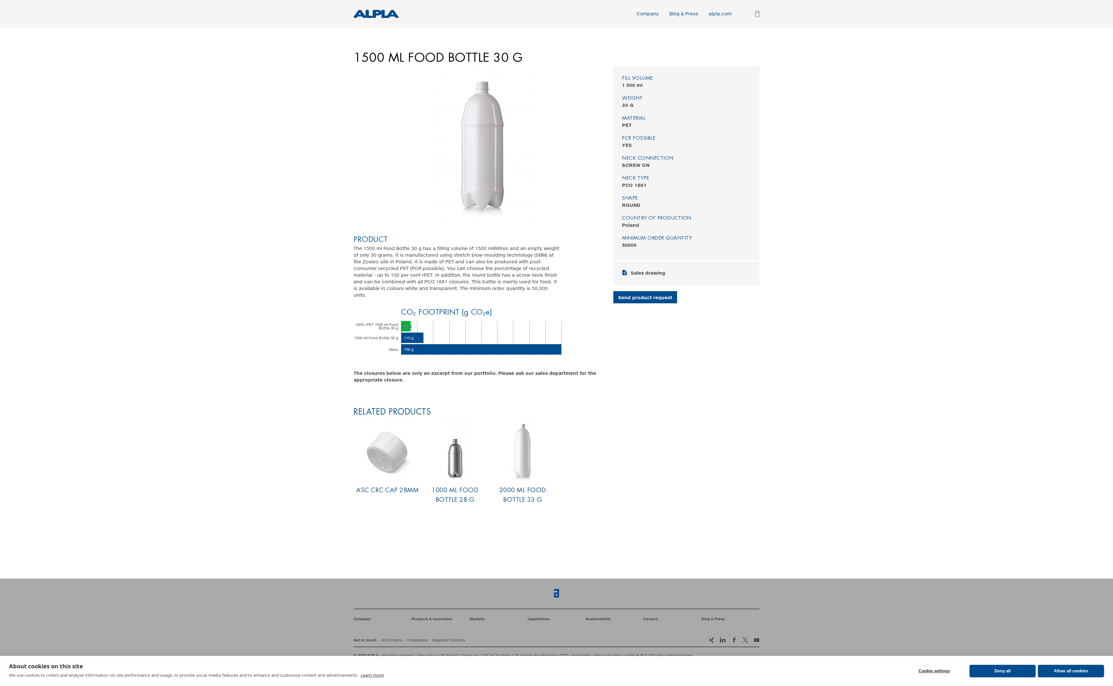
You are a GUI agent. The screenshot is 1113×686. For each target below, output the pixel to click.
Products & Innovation (432, 619)
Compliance (417, 640)
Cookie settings (934, 670)
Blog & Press (683, 14)
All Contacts (392, 640)
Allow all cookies (1071, 670)
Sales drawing (648, 273)
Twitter (734, 640)
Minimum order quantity (657, 238)
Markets (477, 619)
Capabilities (539, 619)
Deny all (1002, 670)
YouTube (756, 640)
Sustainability (598, 619)
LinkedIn (722, 640)
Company (647, 14)
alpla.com (720, 14)
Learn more (372, 675)
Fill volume (637, 78)
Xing (711, 640)
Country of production (656, 218)
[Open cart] (756, 14)
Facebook (745, 640)
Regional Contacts (448, 640)
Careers (650, 619)
